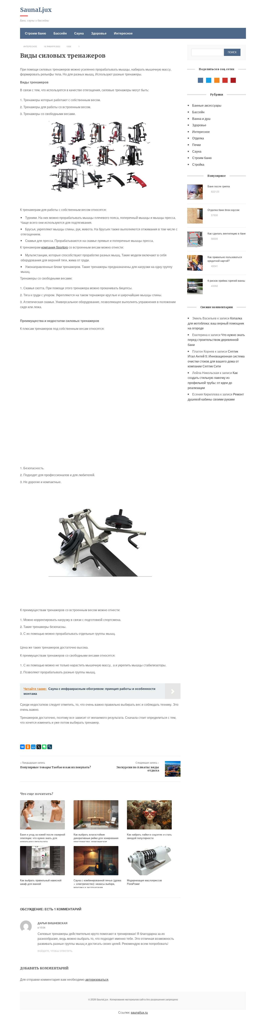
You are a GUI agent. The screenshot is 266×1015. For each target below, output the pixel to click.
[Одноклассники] (28, 746)
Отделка (198, 138)
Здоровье (99, 33)
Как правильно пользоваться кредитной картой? (225, 259)
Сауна (79, 33)
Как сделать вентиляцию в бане (227, 233)
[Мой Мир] (33, 746)
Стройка (198, 164)
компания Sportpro (54, 247)
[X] (38, 746)
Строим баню (35, 33)
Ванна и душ (201, 118)
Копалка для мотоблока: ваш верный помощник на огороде (216, 323)
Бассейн (60, 33)
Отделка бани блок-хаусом (223, 210)
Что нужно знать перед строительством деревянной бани (216, 339)
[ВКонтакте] (22, 746)
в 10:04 (41, 927)
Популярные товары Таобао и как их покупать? (55, 767)
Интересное (123, 33)
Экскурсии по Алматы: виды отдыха (137, 769)
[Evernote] (44, 746)
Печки (196, 144)
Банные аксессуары (206, 105)
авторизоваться (96, 979)
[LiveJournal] (49, 746)
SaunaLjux (36, 9)
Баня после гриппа (219, 186)
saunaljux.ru (139, 1012)
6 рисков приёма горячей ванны (226, 280)
